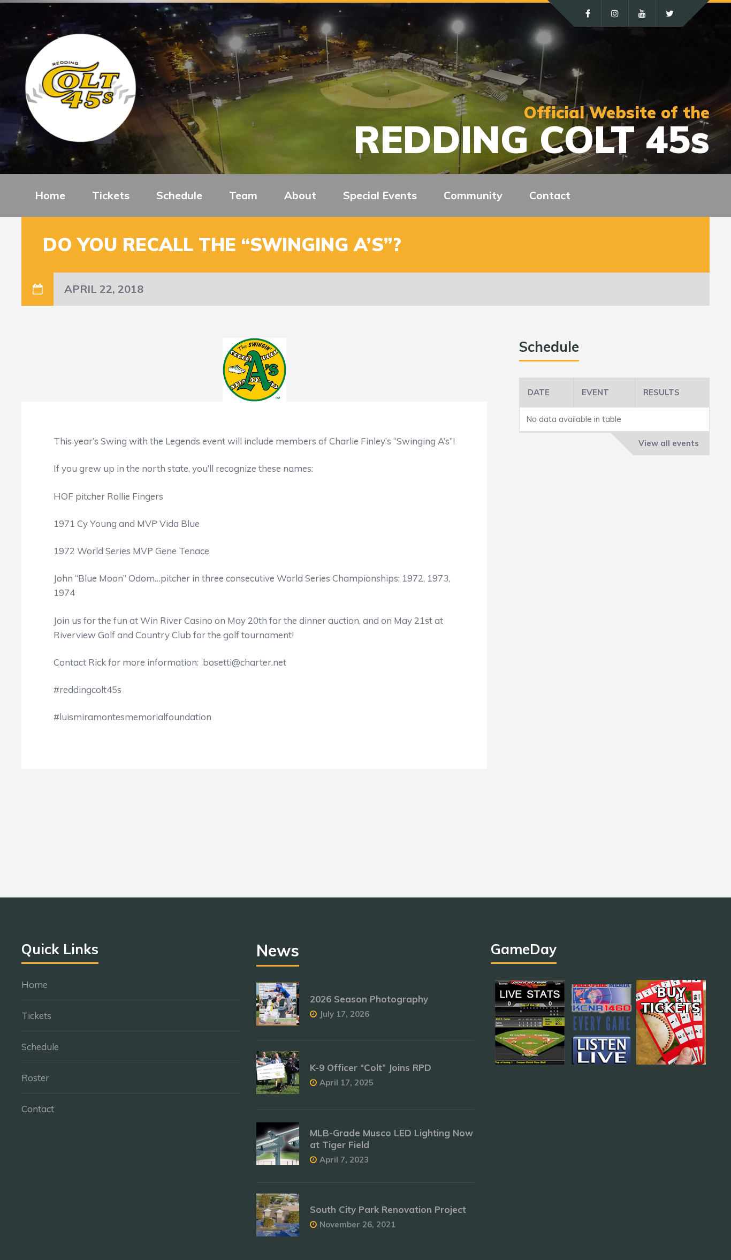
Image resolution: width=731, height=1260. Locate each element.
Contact (549, 195)
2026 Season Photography (369, 999)
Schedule (40, 1046)
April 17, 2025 (346, 1082)
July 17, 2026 (344, 1014)
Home (50, 195)
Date (539, 392)
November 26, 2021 (357, 1224)
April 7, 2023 (344, 1160)
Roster (35, 1077)
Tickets (36, 1015)
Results (661, 392)
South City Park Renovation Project (388, 1209)
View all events (668, 443)
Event (595, 392)
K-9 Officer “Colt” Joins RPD (370, 1067)
